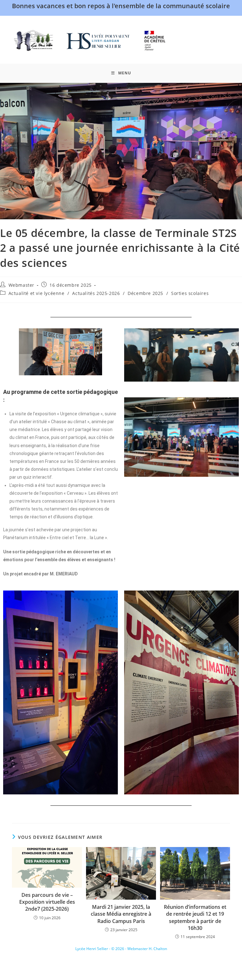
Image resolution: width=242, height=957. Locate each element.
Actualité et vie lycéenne (37, 293)
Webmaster (21, 285)
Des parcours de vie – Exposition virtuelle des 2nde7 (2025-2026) (47, 902)
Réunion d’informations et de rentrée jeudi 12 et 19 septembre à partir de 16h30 (195, 917)
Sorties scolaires (190, 293)
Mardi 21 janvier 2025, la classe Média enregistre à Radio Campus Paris (121, 914)
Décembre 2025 (145, 293)
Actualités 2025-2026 (96, 293)
